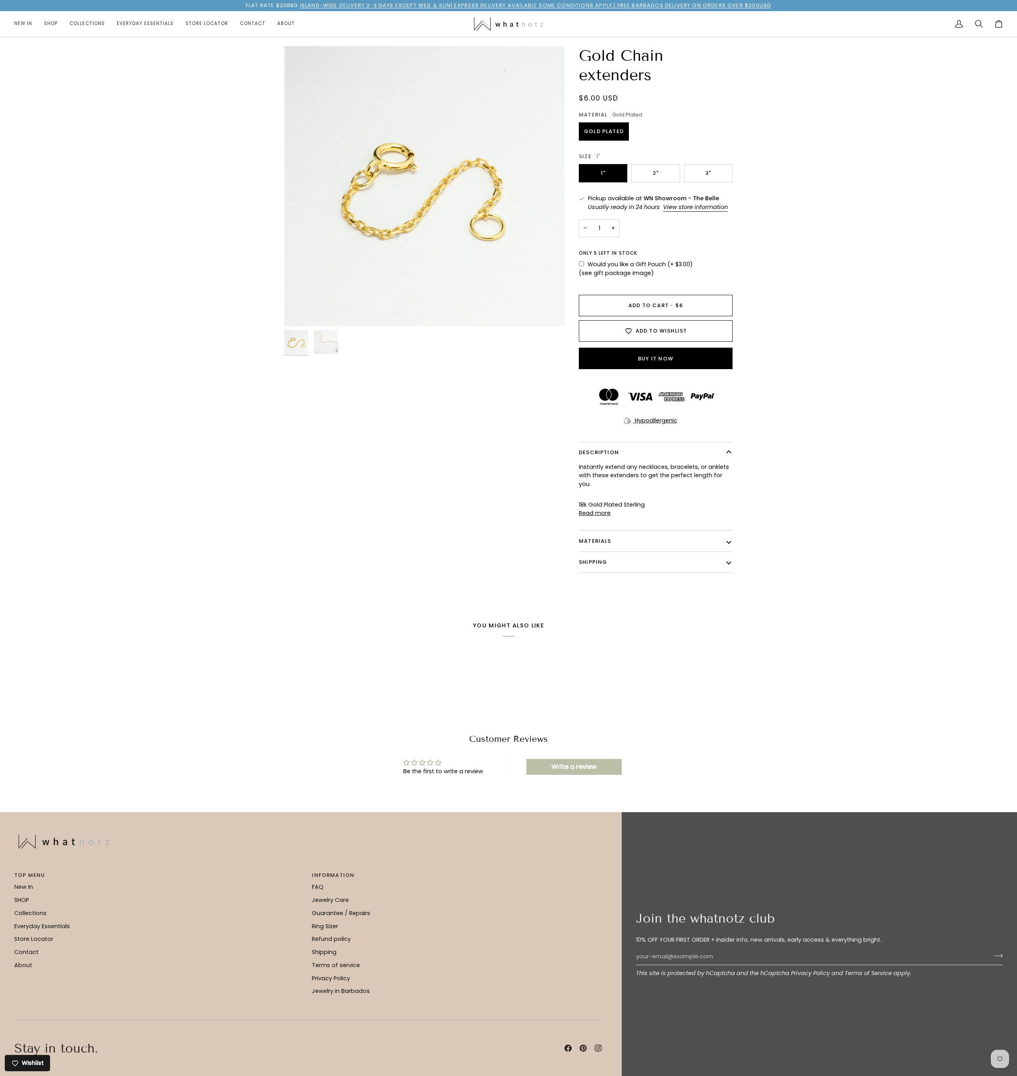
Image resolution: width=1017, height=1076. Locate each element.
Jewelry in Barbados (341, 991)
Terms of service (336, 965)
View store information (695, 207)
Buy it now (655, 358)
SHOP (21, 900)
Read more (595, 513)
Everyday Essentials (42, 926)
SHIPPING (593, 562)
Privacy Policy (810, 973)
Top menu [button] (29, 875)
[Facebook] (568, 1048)
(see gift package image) (616, 273)
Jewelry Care (330, 900)
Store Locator (33, 939)
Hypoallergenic (655, 420)
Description (599, 452)
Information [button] (333, 875)
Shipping (324, 952)
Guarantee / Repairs (341, 913)
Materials (595, 541)
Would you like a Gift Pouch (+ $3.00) (640, 264)
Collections (30, 913)
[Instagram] (598, 1048)
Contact (26, 952)
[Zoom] (424, 186)
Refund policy (331, 939)
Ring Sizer (325, 926)
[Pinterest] (583, 1048)
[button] (51, 24)
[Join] (996, 955)
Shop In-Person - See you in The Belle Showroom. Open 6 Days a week (503, 5)
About (23, 965)
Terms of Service (868, 973)
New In (23, 887)
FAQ (317, 887)
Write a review (574, 766)
